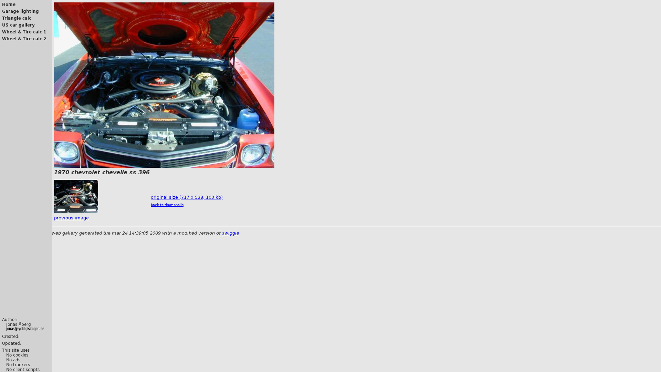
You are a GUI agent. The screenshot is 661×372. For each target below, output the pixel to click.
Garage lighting (20, 11)
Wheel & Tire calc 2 (24, 39)
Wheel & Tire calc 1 (24, 32)
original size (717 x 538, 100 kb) (187, 197)
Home (8, 4)
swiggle (230, 233)
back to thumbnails (167, 205)
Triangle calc (16, 18)
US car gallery (18, 25)
